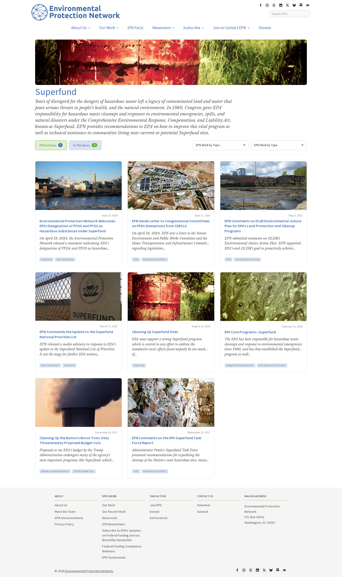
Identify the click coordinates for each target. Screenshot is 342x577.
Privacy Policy (64, 524)
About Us (79, 27)
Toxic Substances (65, 259)
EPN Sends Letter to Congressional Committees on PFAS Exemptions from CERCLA (171, 223)
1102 (136, 259)
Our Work (107, 27)
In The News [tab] (84, 145)
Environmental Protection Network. (89, 571)
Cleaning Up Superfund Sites (155, 331)
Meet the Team (65, 512)
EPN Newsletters (113, 524)
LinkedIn (280, 5)
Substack (300, 5)
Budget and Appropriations (240, 365)
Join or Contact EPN (229, 27)
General (202, 512)
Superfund (46, 259)
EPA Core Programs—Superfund (250, 332)
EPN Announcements (69, 518)
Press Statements (50, 365)
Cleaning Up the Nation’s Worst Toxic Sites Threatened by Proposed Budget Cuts (74, 440)
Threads (273, 5)
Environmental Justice (247, 259)
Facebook (260, 5)
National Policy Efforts (155, 259)
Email (307, 5)
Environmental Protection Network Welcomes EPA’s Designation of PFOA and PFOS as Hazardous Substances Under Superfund (77, 226)
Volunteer (204, 505)
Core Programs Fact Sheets (272, 365)
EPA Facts (135, 27)
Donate (265, 27)
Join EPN (155, 505)
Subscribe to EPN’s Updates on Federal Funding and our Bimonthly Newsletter (121, 535)
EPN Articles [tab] (50, 145)
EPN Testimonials (114, 557)
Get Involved (158, 518)
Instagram (267, 5)
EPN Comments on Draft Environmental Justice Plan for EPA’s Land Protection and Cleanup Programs (263, 226)
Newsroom (161, 27)
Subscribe (191, 27)
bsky (294, 5)
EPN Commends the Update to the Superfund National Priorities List (76, 334)
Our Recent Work (114, 512)
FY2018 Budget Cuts (84, 471)
